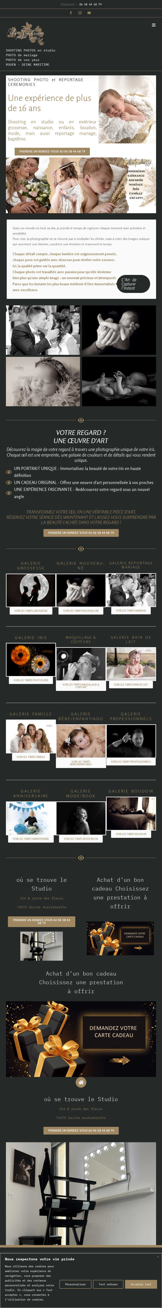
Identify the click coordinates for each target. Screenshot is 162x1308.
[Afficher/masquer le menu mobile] (154, 25)
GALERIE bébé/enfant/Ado (81, 716)
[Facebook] (71, 12)
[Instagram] (80, 12)
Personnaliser (75, 1284)
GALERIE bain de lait (131, 639)
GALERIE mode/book (81, 793)
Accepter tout (141, 1284)
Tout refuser (108, 1284)
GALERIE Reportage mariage (131, 565)
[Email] (89, 12)
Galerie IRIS (31, 637)
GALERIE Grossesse (31, 565)
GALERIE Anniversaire (31, 793)
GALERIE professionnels (131, 716)
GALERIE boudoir (131, 791)
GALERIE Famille (30, 713)
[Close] (157, 1256)
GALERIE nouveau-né (81, 565)
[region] (81, 1280)
